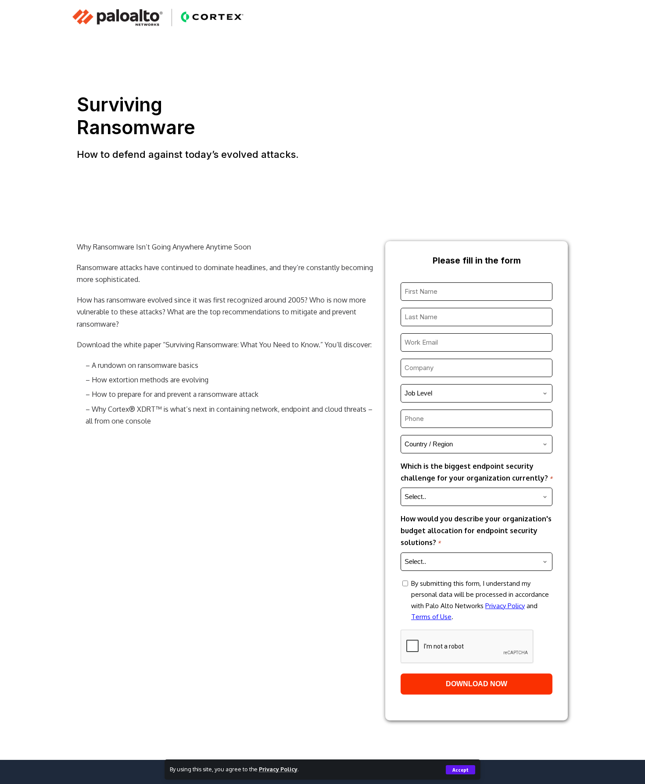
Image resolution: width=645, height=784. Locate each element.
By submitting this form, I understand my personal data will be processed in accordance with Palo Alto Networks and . (480, 600)
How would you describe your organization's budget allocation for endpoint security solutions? (476, 530)
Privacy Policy (278, 769)
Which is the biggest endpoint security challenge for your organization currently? (476, 472)
